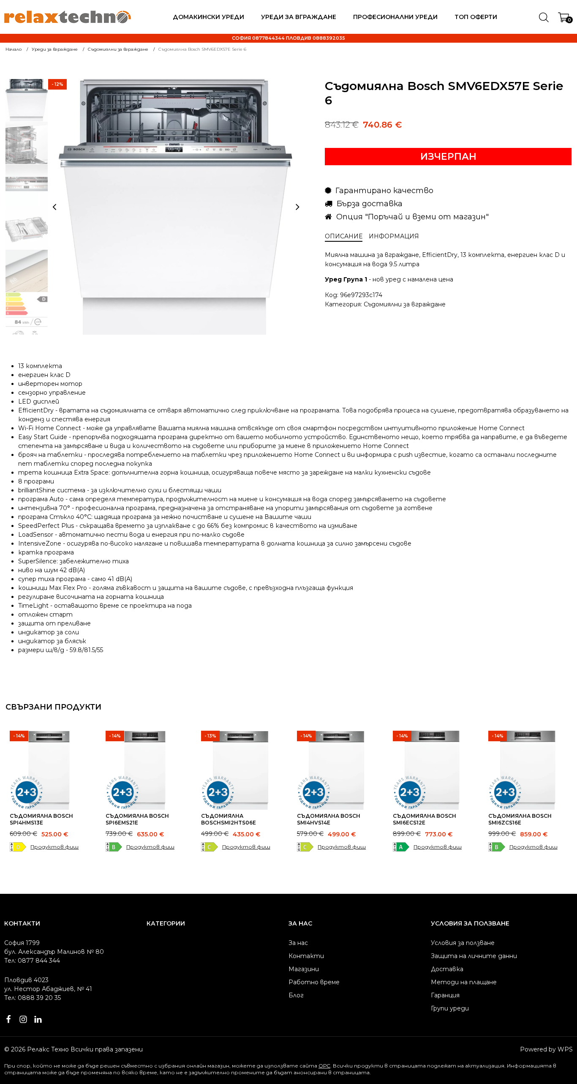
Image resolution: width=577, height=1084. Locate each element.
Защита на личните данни (474, 956)
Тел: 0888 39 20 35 (32, 998)
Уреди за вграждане (298, 17)
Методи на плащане (464, 982)
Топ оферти (476, 17)
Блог (296, 995)
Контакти (306, 956)
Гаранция (445, 995)
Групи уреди (450, 1008)
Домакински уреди (208, 17)
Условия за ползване (463, 943)
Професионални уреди (395, 17)
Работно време (314, 982)
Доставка (447, 969)
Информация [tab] (394, 236)
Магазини (303, 969)
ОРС (324, 1065)
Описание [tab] (343, 236)
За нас (298, 943)
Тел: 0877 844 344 (32, 960)
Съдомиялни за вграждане (405, 304)
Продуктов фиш (54, 847)
